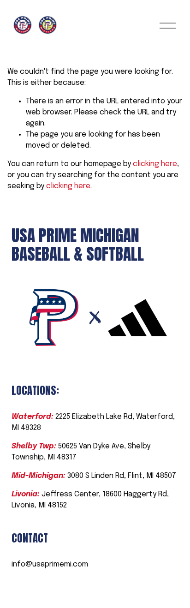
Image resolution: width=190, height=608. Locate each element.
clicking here (155, 164)
